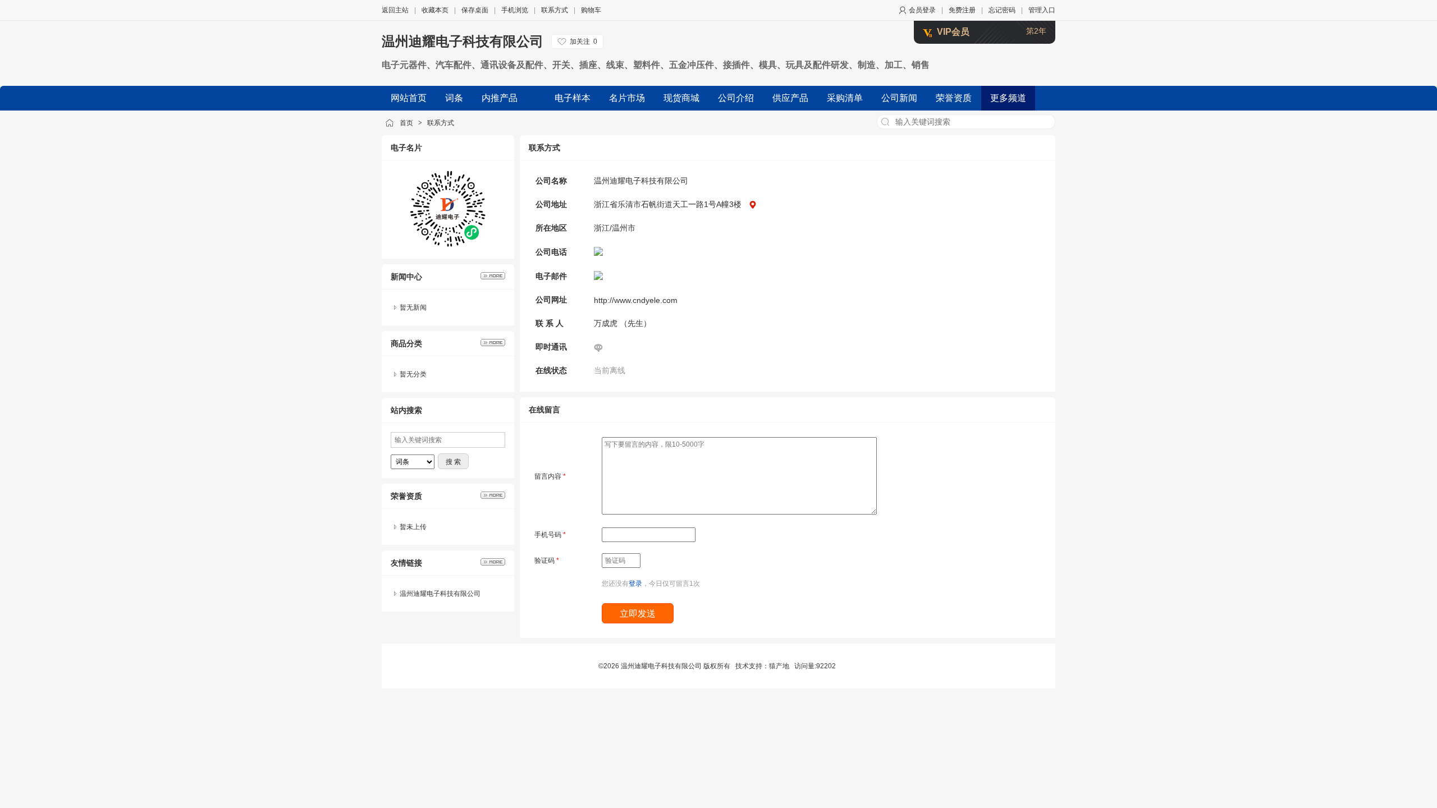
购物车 (591, 10)
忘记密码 (1001, 10)
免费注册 (962, 10)
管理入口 (1041, 10)
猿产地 (779, 666)
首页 (406, 123)
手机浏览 (514, 10)
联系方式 (554, 10)
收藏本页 (435, 10)
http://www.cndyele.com (636, 300)
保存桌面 (474, 10)
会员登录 (922, 10)
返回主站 (395, 10)
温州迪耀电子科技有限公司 (462, 41)
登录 (635, 583)
